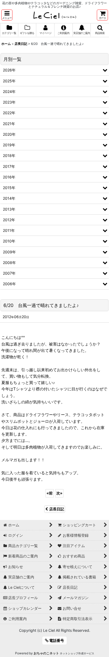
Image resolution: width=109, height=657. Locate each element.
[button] (6, 15)
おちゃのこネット (46, 653)
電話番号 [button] (56, 640)
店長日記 (56, 509)
